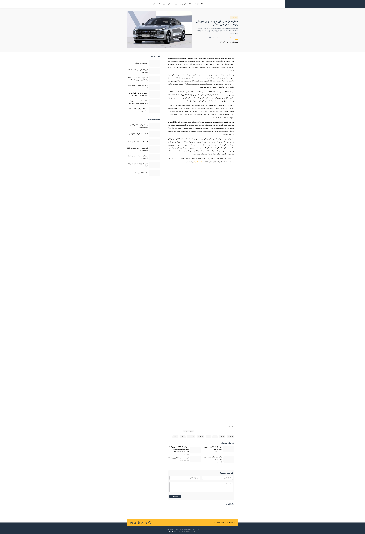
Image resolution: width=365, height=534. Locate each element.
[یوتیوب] (134, 522)
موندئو (175, 437)
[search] (128, 3)
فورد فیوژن (200, 437)
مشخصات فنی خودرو (186, 4)
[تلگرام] (228, 42)
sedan (222, 437)
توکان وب (170, 531)
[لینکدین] (131, 522)
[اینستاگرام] (149, 522)
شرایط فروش (166, 4)
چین (215, 437)
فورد (208, 437)
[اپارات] (138, 522)
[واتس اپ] (224, 42)
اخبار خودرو (200, 4)
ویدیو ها (175, 4)
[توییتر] (221, 42)
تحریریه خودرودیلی (229, 38)
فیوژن (182, 437)
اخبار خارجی (234, 17)
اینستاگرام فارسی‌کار (199, 162)
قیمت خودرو (156, 4)
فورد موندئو (191, 437)
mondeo (231, 437)
